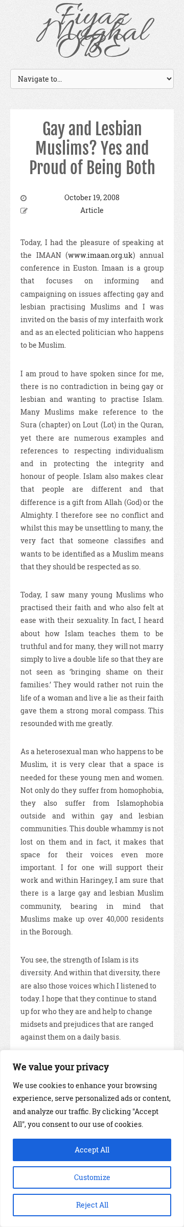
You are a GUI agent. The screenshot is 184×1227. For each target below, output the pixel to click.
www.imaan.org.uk (100, 255)
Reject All (92, 1205)
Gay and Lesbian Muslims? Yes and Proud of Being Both (92, 149)
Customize (92, 1177)
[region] (92, 1138)
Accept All (92, 1149)
